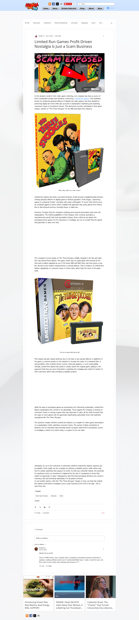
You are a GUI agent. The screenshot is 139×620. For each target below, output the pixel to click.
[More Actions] (103, 549)
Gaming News (36, 23)
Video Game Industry (42, 496)
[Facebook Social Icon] (53, 4)
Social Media (74, 23)
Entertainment (47, 23)
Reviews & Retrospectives (61, 23)
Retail (61, 496)
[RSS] (49, 4)
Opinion (94, 23)
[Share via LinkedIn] (45, 507)
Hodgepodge (84, 23)
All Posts (27, 23)
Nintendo (53, 496)
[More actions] (103, 36)
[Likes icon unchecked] (40, 566)
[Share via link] (49, 507)
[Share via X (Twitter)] (40, 507)
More (100, 23)
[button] (111, 23)
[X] (57, 4)
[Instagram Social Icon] (61, 4)
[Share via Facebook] (35, 507)
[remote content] (69, 240)
